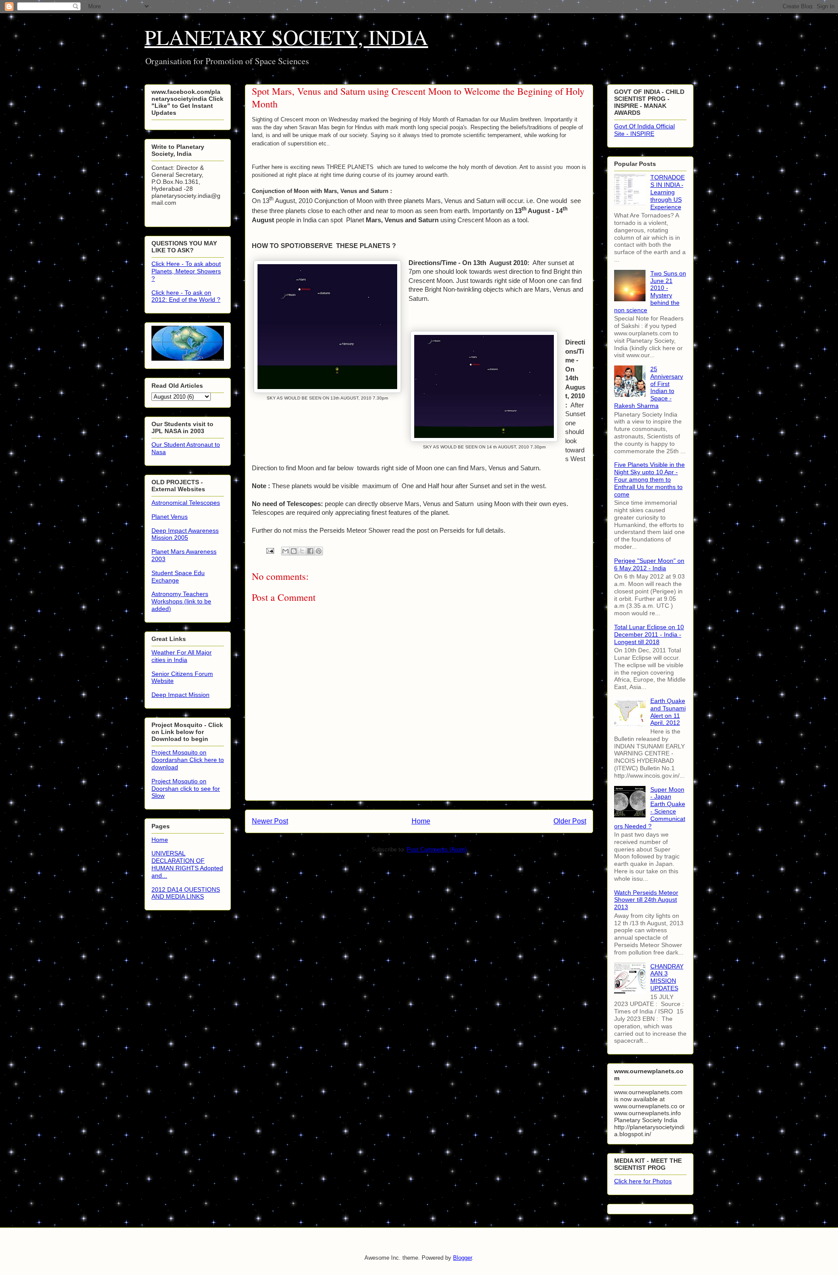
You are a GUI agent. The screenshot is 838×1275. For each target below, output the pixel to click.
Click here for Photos (643, 1181)
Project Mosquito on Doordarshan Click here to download (187, 760)
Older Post (569, 821)
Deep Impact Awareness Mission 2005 (185, 534)
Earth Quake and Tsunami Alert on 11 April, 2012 (668, 711)
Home (421, 821)
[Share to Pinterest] (318, 551)
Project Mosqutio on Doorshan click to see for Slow (185, 788)
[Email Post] (269, 550)
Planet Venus (169, 516)
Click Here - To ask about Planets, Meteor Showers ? (186, 271)
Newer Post (270, 821)
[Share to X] (302, 551)
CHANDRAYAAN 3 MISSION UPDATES (666, 977)
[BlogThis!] (293, 551)
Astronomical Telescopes (185, 502)
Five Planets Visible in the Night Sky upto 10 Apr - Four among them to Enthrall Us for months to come (649, 479)
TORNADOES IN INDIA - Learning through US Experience (667, 192)
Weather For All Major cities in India (181, 656)
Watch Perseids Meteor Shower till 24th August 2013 (646, 900)
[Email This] (285, 551)
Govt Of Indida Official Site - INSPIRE (644, 130)
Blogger (462, 1257)
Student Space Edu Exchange (178, 576)
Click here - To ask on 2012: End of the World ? (185, 296)
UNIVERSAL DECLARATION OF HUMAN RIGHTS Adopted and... (187, 864)
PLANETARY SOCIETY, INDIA (286, 37)
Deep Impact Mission (180, 694)
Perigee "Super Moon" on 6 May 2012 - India (649, 564)
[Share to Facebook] (310, 551)
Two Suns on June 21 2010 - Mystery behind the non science (650, 292)
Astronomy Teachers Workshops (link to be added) (181, 601)
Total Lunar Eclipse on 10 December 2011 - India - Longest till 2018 (649, 634)
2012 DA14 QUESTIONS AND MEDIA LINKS (185, 893)
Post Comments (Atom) (437, 849)
